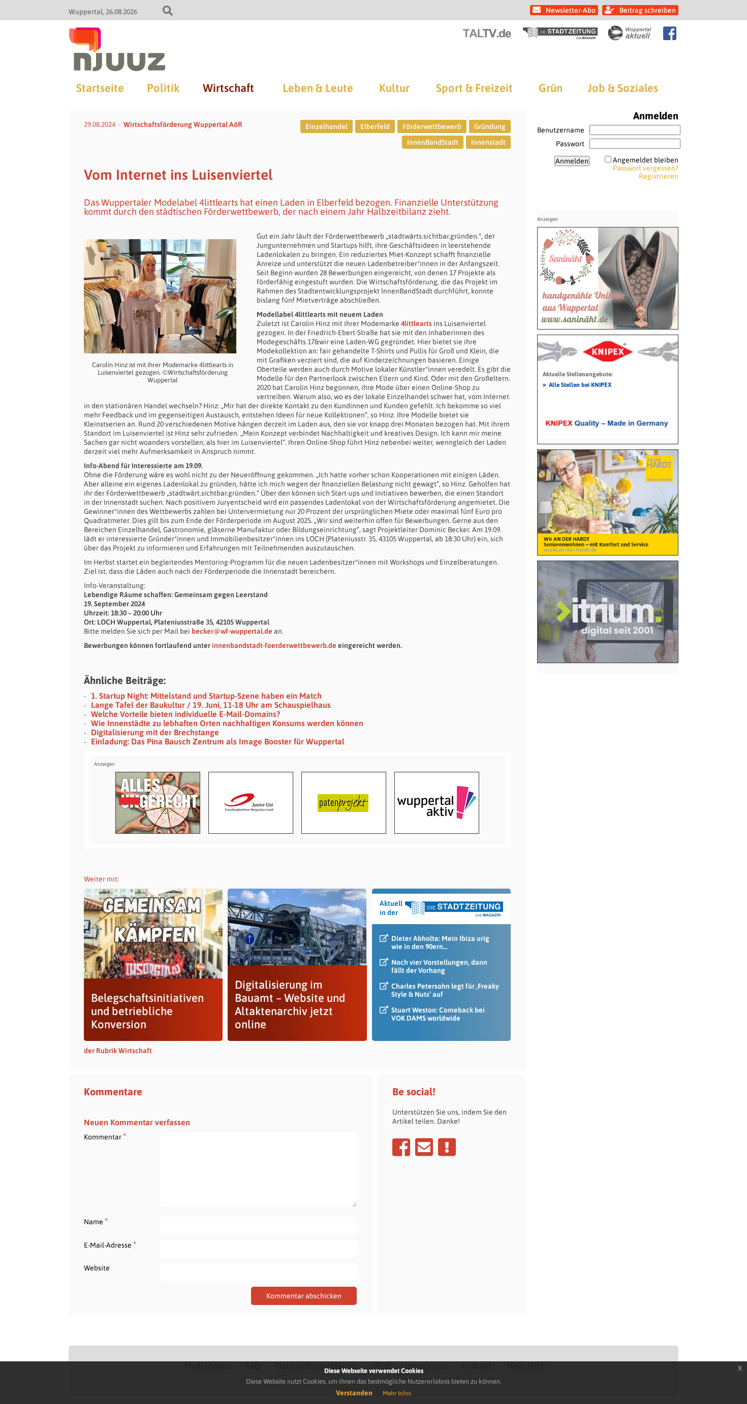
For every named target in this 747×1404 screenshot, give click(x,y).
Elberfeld (375, 126)
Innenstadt (488, 142)
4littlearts (416, 323)
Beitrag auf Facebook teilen (401, 1147)
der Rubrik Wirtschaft (118, 1051)
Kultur (394, 87)
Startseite (100, 87)
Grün (551, 87)
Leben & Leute (318, 87)
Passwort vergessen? (645, 168)
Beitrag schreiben (647, 10)
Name (96, 1221)
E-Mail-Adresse (110, 1245)
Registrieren (658, 176)
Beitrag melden (447, 1147)
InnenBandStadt (432, 142)
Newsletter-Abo (571, 10)
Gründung (490, 126)
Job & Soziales (622, 87)
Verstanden (354, 1393)
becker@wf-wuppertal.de (232, 631)
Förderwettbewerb (431, 126)
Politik (163, 87)
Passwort (570, 144)
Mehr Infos (397, 1393)
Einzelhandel (326, 126)
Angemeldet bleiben (645, 160)
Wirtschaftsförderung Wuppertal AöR (182, 124)
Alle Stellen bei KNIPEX (577, 384)
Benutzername (560, 130)
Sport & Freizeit (474, 87)
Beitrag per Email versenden (424, 1147)
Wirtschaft (228, 87)
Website (97, 1268)
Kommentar (105, 1136)
